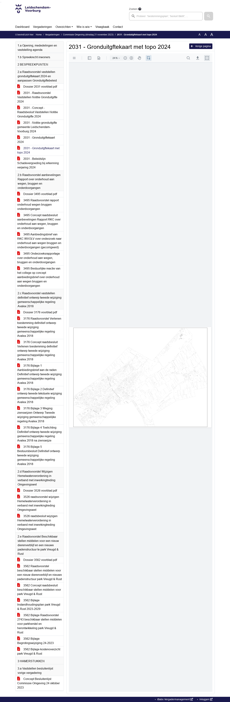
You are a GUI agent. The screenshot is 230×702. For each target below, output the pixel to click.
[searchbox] (166, 16)
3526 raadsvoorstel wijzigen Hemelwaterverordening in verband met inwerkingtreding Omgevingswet (38, 503)
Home (39, 34)
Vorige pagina (202, 46)
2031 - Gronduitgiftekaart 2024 (36, 139)
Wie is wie (83, 26)
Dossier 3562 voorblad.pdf (40, 559)
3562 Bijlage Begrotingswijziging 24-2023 (35, 641)
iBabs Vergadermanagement (173, 699)
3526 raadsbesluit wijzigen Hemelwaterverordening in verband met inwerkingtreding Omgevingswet (37, 523)
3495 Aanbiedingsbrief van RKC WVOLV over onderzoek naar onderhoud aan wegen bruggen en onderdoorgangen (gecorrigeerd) (39, 241)
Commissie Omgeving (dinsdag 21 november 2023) (88, 34)
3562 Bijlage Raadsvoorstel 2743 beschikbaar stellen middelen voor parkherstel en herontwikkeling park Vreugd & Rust (39, 624)
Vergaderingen (42, 26)
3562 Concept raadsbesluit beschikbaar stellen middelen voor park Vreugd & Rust (39, 590)
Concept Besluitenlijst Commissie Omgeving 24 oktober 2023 (38, 683)
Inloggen (204, 699)
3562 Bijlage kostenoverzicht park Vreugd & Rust (38, 651)
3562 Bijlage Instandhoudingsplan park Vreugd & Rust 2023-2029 (38, 604)
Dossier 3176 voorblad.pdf (40, 312)
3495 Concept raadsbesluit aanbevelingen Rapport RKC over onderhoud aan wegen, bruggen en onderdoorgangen (39, 222)
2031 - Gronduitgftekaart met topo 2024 (38, 150)
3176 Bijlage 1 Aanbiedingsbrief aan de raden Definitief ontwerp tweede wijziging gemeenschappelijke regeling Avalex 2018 (39, 374)
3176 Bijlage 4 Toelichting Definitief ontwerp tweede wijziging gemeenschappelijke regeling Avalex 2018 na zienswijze (39, 434)
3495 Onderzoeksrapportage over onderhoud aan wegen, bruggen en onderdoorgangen (38, 258)
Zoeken (133, 9)
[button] (208, 16)
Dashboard (22, 26)
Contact (118, 26)
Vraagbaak (102, 26)
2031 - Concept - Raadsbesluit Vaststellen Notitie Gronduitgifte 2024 (37, 112)
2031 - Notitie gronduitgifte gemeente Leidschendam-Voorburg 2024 (37, 127)
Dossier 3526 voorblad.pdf (40, 490)
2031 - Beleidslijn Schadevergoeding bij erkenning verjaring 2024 (38, 163)
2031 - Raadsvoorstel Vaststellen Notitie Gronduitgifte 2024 (37, 97)
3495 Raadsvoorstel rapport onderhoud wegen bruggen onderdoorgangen (38, 204)
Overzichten (63, 26)
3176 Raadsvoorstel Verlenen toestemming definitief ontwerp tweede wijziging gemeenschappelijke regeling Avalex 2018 (39, 327)
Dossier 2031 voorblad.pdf (40, 86)
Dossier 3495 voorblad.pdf (40, 194)
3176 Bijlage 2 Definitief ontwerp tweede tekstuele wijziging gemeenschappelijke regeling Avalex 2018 (39, 396)
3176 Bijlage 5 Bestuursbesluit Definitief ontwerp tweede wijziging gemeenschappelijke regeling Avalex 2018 (38, 455)
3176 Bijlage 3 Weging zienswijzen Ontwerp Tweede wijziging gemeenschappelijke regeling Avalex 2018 (36, 415)
